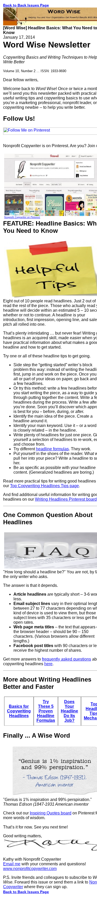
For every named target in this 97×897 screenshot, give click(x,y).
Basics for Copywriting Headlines (19, 711)
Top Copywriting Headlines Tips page (44, 486)
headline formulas (52, 449)
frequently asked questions (66, 659)
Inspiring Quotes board (50, 813)
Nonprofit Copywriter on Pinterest (22, 217)
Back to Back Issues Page (26, 5)
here (48, 664)
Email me (11, 864)
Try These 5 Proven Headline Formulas (45, 711)
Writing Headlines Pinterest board (66, 499)
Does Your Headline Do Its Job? (69, 711)
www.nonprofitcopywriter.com (30, 868)
